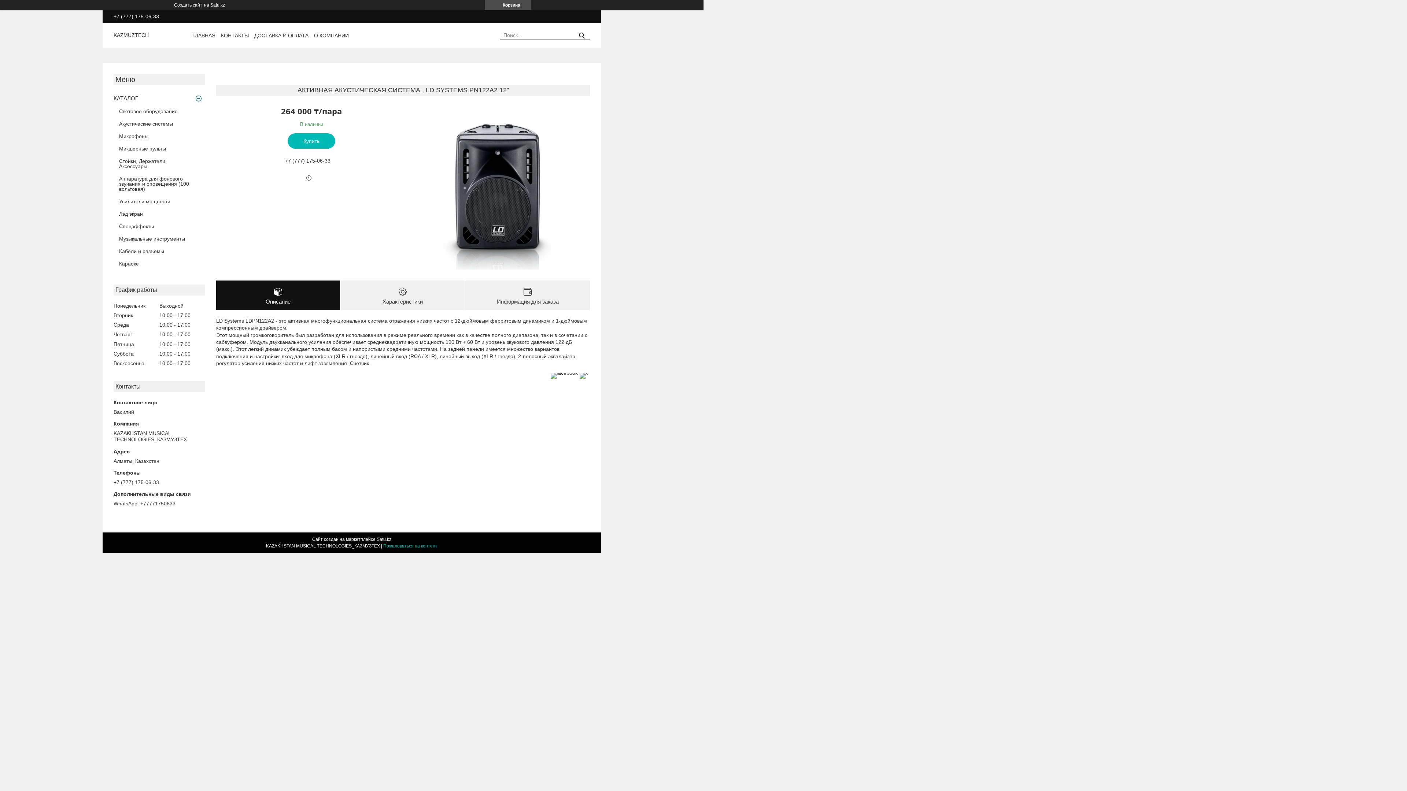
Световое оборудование (148, 111)
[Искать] (581, 35)
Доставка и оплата (281, 35)
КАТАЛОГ (126, 98)
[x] (584, 373)
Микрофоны (133, 136)
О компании (331, 35)
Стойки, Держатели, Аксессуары (143, 163)
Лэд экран (131, 214)
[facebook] (564, 373)
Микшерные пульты (142, 149)
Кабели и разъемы (141, 251)
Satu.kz (384, 539)
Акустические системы (146, 124)
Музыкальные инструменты (152, 239)
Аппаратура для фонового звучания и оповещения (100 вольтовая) (154, 184)
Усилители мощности (144, 201)
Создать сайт (188, 5)
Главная (203, 35)
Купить (311, 141)
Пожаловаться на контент (410, 546)
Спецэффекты (136, 226)
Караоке (129, 264)
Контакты (235, 35)
